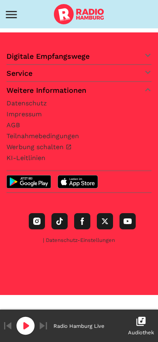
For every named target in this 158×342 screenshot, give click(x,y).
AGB (13, 125)
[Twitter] (105, 221)
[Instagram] (37, 221)
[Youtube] (128, 221)
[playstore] (28, 181)
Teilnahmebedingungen (42, 136)
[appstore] (78, 181)
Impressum (24, 114)
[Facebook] (82, 221)
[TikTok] (59, 221)
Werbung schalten (36, 147)
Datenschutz (26, 103)
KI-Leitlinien (25, 158)
